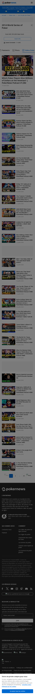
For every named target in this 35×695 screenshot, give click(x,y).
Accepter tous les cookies (17, 691)
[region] (17, 684)
